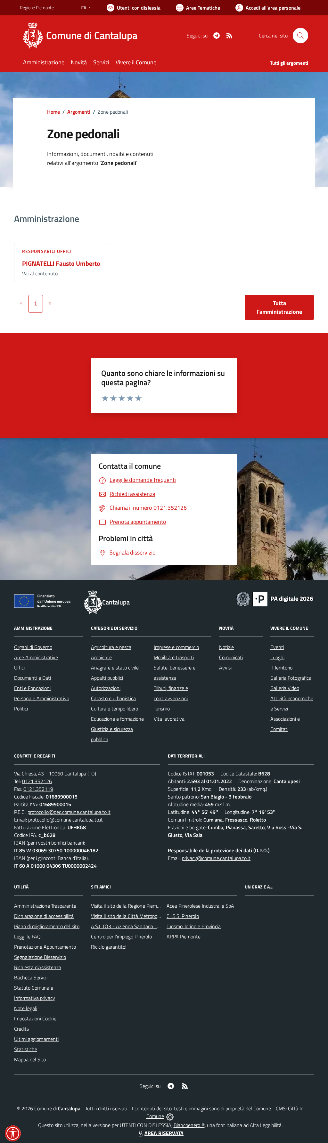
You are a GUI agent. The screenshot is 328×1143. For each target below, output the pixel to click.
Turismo (162, 708)
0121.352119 (38, 789)
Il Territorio (281, 667)
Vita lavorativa (169, 719)
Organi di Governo (33, 647)
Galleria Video (284, 688)
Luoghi (277, 657)
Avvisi (225, 667)
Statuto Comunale (33, 988)
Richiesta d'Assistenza (37, 967)
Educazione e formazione (117, 719)
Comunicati (231, 657)
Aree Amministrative (36, 657)
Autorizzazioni (105, 688)
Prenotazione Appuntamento (45, 947)
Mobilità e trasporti (174, 657)
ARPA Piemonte (184, 936)
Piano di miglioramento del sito (46, 926)
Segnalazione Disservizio (40, 957)
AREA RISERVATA (164, 1133)
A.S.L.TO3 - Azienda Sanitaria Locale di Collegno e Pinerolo (153, 926)
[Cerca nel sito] (300, 35)
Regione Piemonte (37, 7)
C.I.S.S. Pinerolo (183, 916)
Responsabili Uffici (47, 251)
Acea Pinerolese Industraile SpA (200, 906)
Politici (21, 708)
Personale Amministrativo (41, 698)
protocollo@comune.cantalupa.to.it (65, 819)
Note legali (25, 1008)
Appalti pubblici (107, 678)
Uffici (19, 667)
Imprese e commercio (176, 647)
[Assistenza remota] (170, 1116)
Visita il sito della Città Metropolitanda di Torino (141, 916)
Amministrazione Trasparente (45, 906)
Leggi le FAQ (27, 936)
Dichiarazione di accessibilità (44, 916)
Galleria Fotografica (290, 678)
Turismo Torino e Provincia (194, 926)
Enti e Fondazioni (32, 688)
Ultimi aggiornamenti (36, 1039)
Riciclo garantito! (109, 947)
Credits (21, 1029)
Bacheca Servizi (30, 977)
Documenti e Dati (32, 678)
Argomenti (78, 112)
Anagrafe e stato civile (115, 667)
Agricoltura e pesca (111, 647)
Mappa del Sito (30, 1059)
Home (53, 112)
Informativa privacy (34, 998)
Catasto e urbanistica (113, 698)
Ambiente (101, 657)
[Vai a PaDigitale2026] (275, 598)
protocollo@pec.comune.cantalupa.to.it (69, 812)
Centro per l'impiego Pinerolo (121, 936)
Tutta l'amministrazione (279, 307)
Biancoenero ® (189, 1125)
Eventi (277, 647)
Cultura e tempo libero (114, 708)
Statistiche (25, 1049)
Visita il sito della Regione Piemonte (129, 906)
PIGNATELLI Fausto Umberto (61, 263)
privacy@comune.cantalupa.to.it (216, 858)
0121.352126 (37, 781)
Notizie (226, 647)
